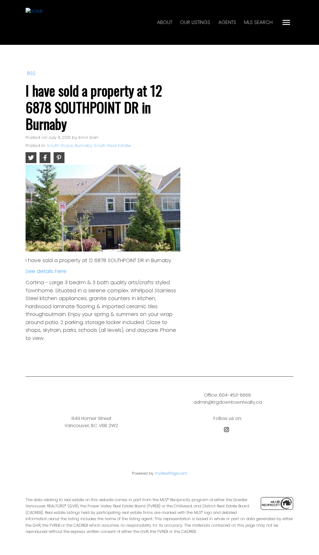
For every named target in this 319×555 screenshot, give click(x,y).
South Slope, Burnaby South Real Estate (89, 145)
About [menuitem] (164, 22)
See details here (46, 271)
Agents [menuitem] (227, 22)
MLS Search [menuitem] (258, 22)
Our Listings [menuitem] (195, 22)
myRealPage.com (171, 473)
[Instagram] (227, 430)
